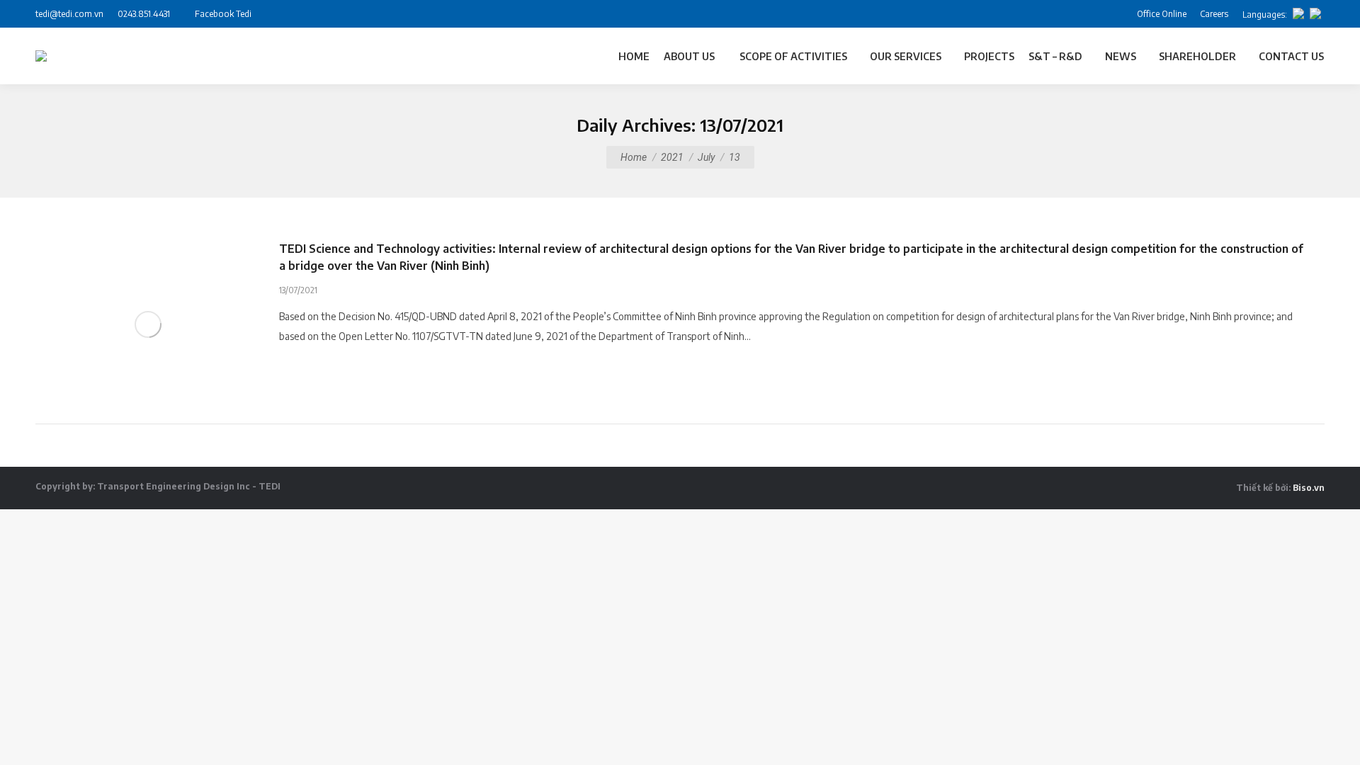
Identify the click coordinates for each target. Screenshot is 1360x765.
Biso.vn (1309, 487)
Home (633, 157)
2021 (672, 157)
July (706, 157)
